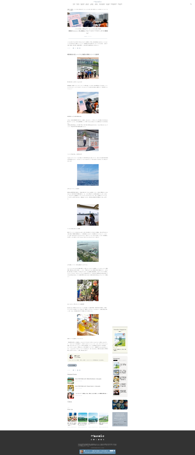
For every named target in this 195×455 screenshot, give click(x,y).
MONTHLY (124, 360)
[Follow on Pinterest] (99, 439)
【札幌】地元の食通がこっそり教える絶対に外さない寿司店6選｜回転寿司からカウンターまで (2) (100, 450)
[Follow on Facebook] (94, 439)
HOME (68, 9)
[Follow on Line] (101, 439)
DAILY (115, 360)
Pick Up (70, 409)
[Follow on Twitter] (96, 439)
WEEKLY (120, 360)
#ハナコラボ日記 (72, 365)
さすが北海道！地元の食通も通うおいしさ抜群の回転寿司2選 (99, 452)
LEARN (71, 9)
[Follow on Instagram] (91, 439)
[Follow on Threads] (103, 439)
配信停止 (125, 421)
